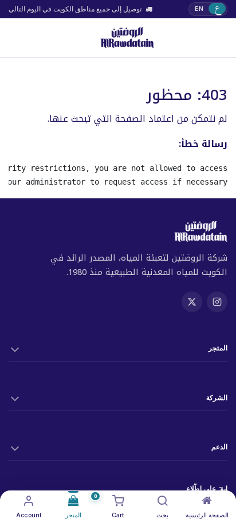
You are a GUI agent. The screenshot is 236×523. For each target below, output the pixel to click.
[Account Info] (29, 500)
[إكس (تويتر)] (192, 302)
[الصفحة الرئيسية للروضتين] (127, 37)
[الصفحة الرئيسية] (206, 500)
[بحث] (162, 500)
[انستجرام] (217, 302)
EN (199, 9)
